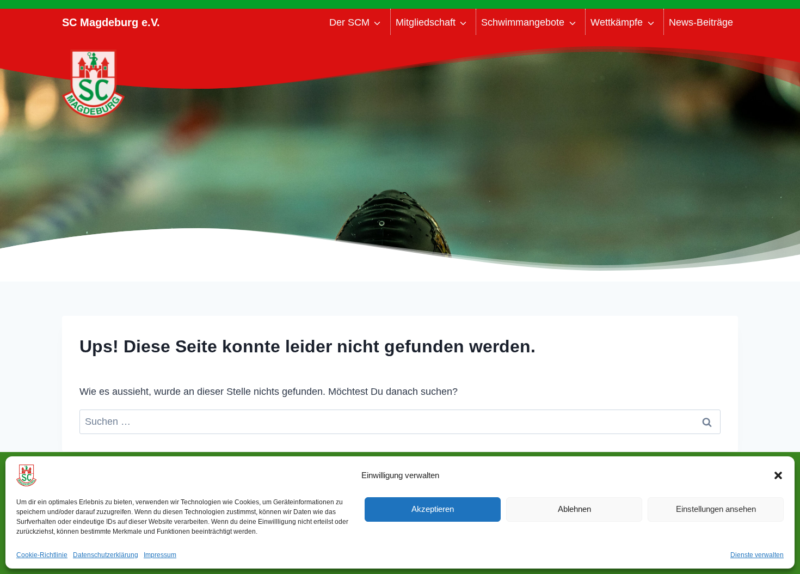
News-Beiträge (701, 22)
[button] (778, 475)
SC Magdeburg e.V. (111, 22)
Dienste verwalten (757, 555)
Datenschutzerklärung (105, 555)
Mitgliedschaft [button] (426, 22)
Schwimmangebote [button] (522, 22)
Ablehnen (574, 509)
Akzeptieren (432, 509)
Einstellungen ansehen (716, 509)
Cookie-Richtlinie (41, 555)
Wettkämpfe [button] (616, 22)
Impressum (160, 555)
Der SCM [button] (349, 22)
